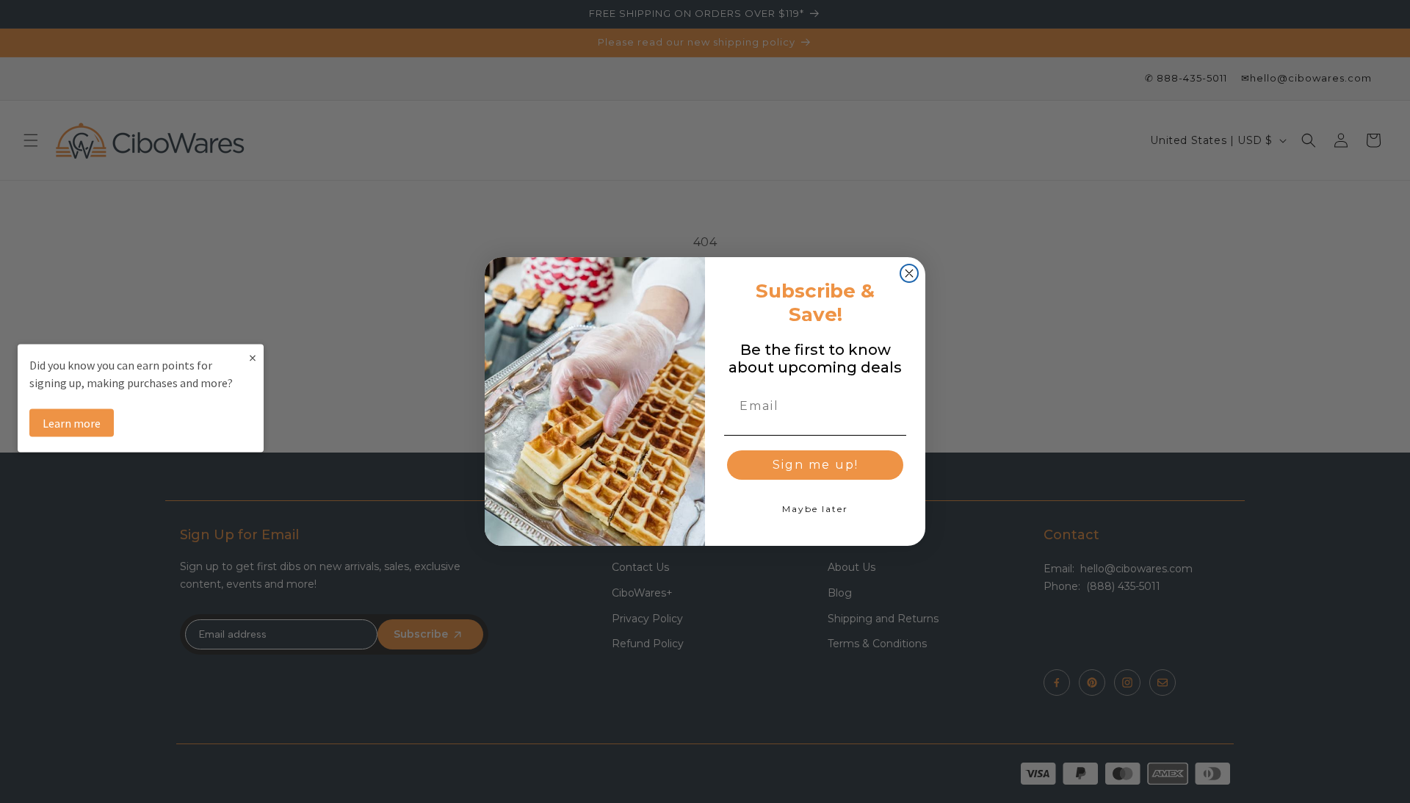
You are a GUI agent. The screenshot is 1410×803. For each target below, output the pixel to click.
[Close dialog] (909, 273)
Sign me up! (815, 465)
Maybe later (815, 508)
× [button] (252, 357)
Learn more (72, 422)
